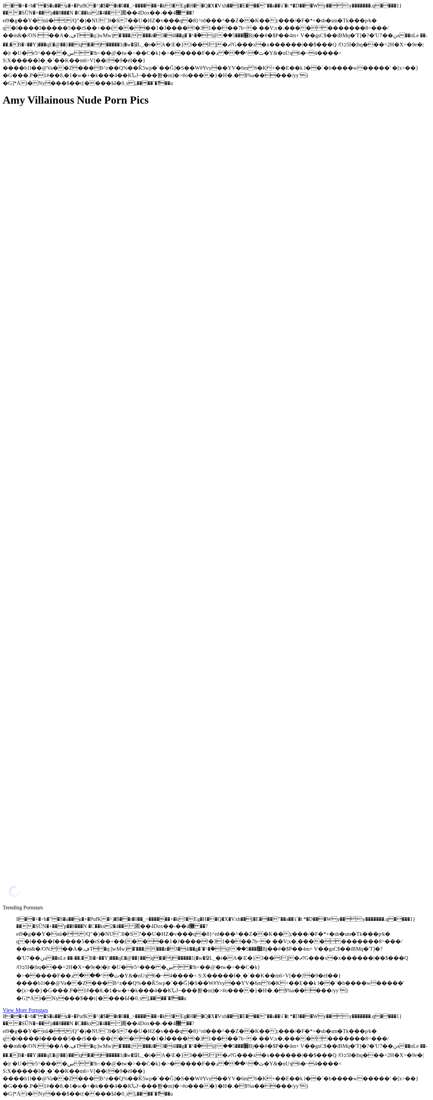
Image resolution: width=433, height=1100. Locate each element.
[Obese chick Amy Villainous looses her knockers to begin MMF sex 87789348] (67, 262)
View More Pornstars (25, 1010)
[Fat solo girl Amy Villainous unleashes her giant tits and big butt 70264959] (67, 414)
